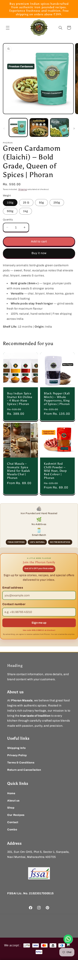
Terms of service (21, 928)
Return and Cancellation (24, 769)
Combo (12, 829)
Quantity (8, 219)
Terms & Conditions (20, 762)
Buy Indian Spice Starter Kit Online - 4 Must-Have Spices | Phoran (19, 399)
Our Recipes (15, 814)
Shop (11, 807)
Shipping (22, 189)
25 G (26, 202)
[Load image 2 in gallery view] (39, 127)
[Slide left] (4, 128)
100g (10, 202)
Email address (12, 587)
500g (10, 211)
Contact (12, 822)
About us (13, 800)
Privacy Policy (17, 755)
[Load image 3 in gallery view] (59, 127)
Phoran (23, 922)
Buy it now (39, 253)
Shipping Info (16, 748)
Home (11, 793)
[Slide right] (74, 128)
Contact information (41, 934)
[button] (7, 27)
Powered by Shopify (38, 922)
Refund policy (41, 928)
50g (41, 202)
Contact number (14, 604)
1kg (25, 211)
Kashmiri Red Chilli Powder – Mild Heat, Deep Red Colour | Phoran (55, 470)
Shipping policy (60, 928)
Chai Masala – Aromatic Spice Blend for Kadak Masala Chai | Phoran (18, 470)
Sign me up (39, 622)
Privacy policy (60, 922)
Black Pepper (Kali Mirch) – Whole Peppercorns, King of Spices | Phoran (57, 399)
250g (57, 202)
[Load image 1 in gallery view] (18, 127)
